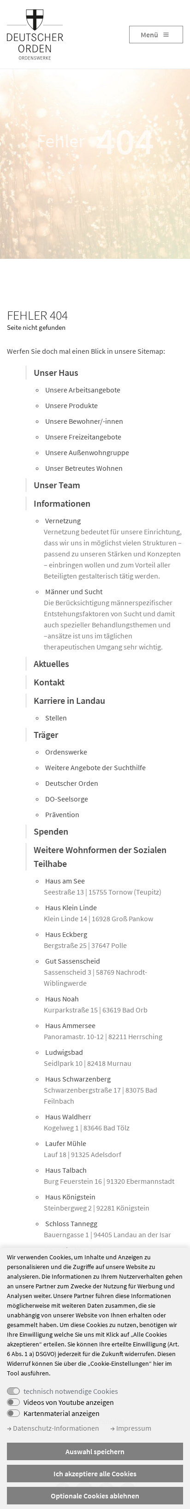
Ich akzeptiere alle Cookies (95, 1473)
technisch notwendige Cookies (71, 1391)
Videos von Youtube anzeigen (69, 1402)
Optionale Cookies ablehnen (95, 1495)
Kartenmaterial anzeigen (62, 1413)
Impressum (133, 1428)
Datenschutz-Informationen (55, 1428)
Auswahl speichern (95, 1451)
